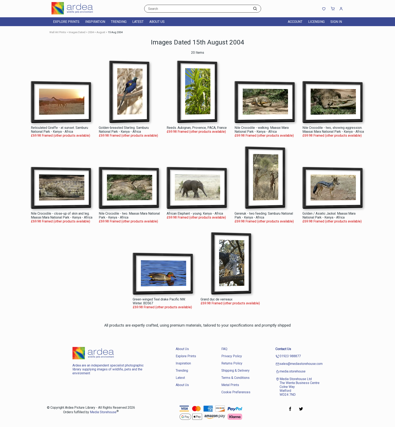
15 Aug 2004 (115, 32)
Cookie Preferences (235, 392)
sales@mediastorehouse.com (301, 364)
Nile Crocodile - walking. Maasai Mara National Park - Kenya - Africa (262, 130)
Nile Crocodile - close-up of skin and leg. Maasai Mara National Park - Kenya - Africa (61, 215)
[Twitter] (301, 411)
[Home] (77, 13)
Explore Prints (66, 22)
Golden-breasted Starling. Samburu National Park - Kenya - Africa (124, 130)
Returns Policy (231, 363)
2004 (91, 32)
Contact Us (283, 349)
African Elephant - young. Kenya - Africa (195, 213)
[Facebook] (290, 411)
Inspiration (95, 22)
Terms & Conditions (235, 378)
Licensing (316, 22)
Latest (138, 22)
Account (295, 22)
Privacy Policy (231, 356)
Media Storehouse (103, 412)
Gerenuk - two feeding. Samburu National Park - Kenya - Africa (264, 215)
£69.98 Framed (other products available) (60, 135)
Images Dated (77, 32)
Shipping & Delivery (235, 370)
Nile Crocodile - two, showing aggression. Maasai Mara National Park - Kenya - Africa (333, 130)
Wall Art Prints (57, 32)
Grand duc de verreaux (216, 299)
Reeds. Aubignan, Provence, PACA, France (197, 128)
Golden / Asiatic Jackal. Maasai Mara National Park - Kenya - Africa (329, 215)
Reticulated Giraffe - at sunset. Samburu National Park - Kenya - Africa (59, 130)
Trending (119, 22)
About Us (157, 22)
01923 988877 (290, 356)
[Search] (255, 8)
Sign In (336, 22)
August (100, 32)
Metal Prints (230, 385)
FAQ (224, 349)
